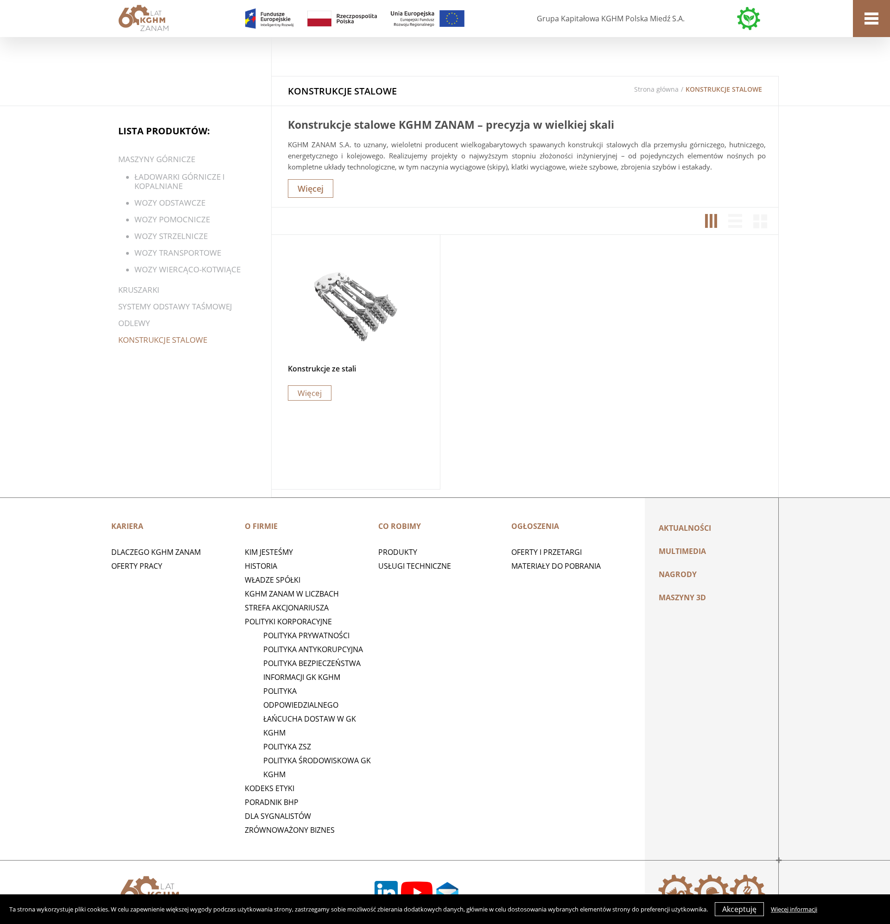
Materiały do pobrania (556, 566)
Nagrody (678, 574)
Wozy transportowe (177, 252)
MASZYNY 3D (682, 597)
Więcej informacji (794, 909)
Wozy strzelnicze (171, 236)
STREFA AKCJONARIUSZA (287, 608)
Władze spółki (272, 580)
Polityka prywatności (306, 635)
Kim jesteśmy (269, 552)
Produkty (397, 552)
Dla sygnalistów (278, 816)
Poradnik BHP (272, 802)
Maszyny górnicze (156, 159)
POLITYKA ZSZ (287, 747)
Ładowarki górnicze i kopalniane (179, 181)
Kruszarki (138, 289)
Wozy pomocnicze (172, 219)
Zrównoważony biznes (290, 830)
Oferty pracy (136, 566)
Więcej (311, 188)
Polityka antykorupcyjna (313, 649)
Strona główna (656, 89)
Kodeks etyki (269, 788)
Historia (261, 566)
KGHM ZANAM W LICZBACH (292, 594)
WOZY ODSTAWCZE (169, 202)
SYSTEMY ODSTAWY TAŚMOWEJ (175, 306)
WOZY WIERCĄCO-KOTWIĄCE (187, 269)
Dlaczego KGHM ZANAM (156, 552)
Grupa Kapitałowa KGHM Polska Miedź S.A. (611, 18)
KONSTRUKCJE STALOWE (162, 339)
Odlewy (134, 323)
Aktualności (685, 528)
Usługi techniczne (414, 566)
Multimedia (682, 551)
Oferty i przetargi (546, 552)
